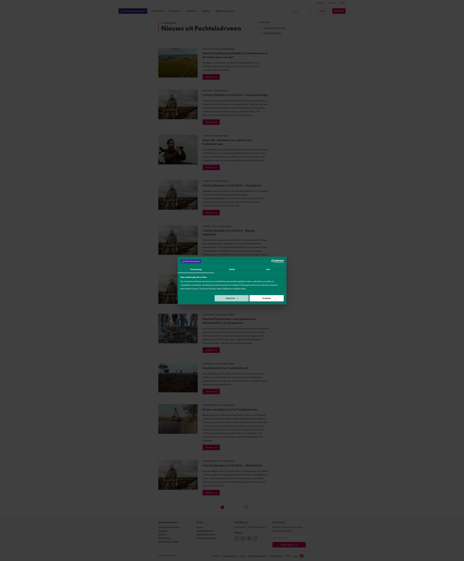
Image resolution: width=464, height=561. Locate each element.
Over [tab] (268, 269)
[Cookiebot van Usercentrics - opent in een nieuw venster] (273, 261)
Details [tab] (232, 269)
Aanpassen (230, 298)
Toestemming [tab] (196, 269)
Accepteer (266, 298)
